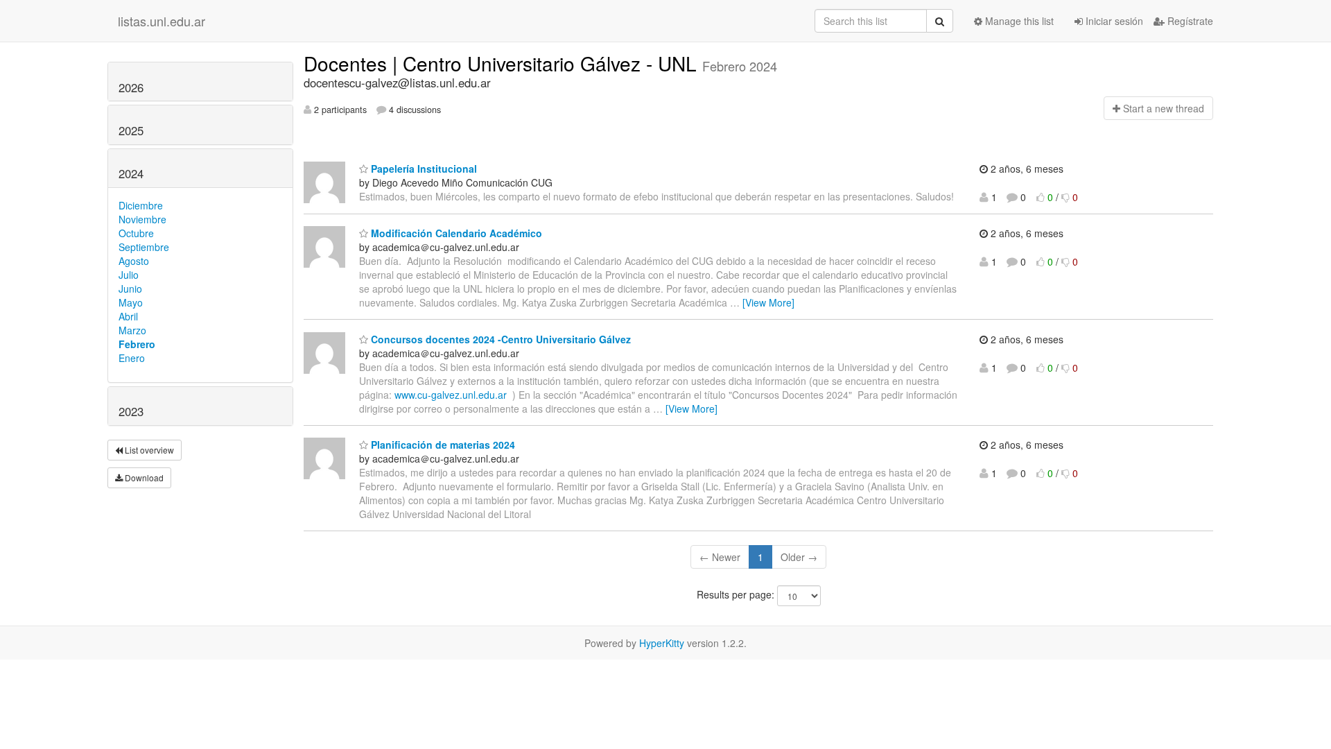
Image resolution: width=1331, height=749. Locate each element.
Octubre (136, 233)
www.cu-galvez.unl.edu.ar (450, 395)
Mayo (131, 302)
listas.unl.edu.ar (161, 21)
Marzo (132, 330)
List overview (148, 450)
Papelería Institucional (422, 168)
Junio (130, 288)
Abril (128, 316)
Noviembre (142, 219)
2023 (131, 411)
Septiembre (144, 247)
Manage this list (1018, 21)
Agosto (134, 261)
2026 (131, 87)
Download (143, 477)
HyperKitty (661, 643)
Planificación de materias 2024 (441, 444)
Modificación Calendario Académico (455, 233)
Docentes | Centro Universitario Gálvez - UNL (503, 63)
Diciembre (141, 205)
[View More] (768, 302)
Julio (129, 275)
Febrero (137, 344)
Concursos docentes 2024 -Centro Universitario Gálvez (499, 339)
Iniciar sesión (1113, 21)
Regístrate (1189, 21)
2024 (131, 173)
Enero (132, 358)
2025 (131, 130)
